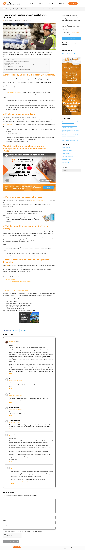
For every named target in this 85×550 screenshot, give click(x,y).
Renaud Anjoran (15, 467)
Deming (7, 265)
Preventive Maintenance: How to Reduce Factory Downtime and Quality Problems (70, 140)
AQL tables (22, 79)
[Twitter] (72, 53)
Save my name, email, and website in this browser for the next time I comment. (23, 531)
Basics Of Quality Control (12, 283)
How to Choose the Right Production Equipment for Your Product (69, 127)
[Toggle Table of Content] (46, 60)
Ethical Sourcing (65, 162)
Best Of (51, 3)
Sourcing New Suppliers (67, 150)
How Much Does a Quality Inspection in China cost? (18, 281)
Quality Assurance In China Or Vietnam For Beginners (18, 71)
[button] (7, 330)
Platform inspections (8, 124)
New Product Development (67, 156)
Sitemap (26, 548)
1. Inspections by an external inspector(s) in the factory (17, 61)
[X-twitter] (16, 547)
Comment (6, 498)
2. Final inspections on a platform (12, 63)
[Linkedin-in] (67, 53)
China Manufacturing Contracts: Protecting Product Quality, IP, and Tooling (70, 122)
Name (5, 515)
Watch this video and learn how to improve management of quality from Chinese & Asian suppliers (26, 64)
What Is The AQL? (10, 279)
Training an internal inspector (10, 231)
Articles (41, 3)
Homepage (8, 8)
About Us (61, 3)
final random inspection (14, 92)
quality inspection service (26, 78)
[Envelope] (63, 53)
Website (5, 526)
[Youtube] (74, 53)
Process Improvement (66, 159)
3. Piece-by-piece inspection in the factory (14, 66)
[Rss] (70, 53)
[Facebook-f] (65, 53)
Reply (10, 373)
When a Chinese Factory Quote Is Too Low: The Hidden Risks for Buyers (70, 131)
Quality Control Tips (18, 8)
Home (31, 3)
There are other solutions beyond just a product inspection (17, 69)
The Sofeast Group (74, 32)
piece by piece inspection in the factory (40, 200)
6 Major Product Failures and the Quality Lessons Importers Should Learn (70, 135)
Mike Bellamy (12, 341)
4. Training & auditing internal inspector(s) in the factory (17, 68)
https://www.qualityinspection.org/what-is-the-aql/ (24, 481)
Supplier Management (66, 153)
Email (5, 520)
